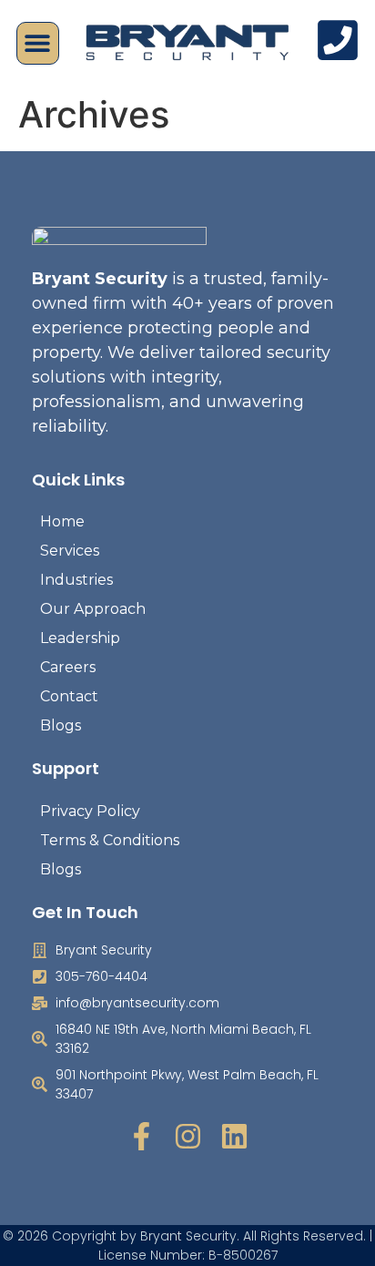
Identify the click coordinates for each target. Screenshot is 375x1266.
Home (62, 521)
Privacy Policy (90, 811)
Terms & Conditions (109, 840)
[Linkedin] (234, 1136)
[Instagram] (188, 1136)
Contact (69, 696)
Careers (68, 667)
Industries (76, 579)
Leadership (80, 638)
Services (69, 550)
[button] (37, 43)
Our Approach (93, 609)
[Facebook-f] (141, 1136)
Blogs (60, 725)
